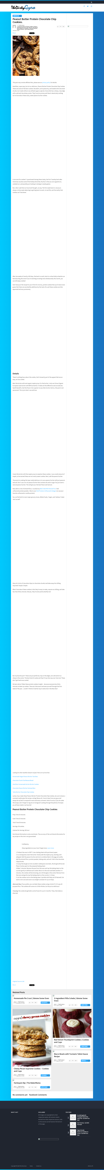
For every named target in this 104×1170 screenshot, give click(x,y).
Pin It (14, 33)
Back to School (26, 26)
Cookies (31, 26)
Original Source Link (18, 981)
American (16, 16)
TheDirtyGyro (21, 25)
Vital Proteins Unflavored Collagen (46, 491)
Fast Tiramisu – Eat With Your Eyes (83, 1123)
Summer (22, 29)
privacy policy (46, 82)
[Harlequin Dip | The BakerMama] (13, 1080)
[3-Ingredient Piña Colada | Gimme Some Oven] (53, 995)
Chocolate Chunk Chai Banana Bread (23, 780)
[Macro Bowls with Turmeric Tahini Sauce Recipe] (53, 1051)
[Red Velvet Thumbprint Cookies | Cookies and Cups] (72, 1023)
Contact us (38, 1166)
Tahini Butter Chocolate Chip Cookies (23, 792)
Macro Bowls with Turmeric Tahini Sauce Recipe (71, 1055)
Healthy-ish (21, 28)
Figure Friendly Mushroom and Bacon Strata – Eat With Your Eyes (82, 1132)
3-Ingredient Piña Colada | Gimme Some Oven (71, 999)
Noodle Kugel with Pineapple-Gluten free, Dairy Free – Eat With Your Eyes (83, 1117)
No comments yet (20, 1095)
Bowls (84, 1061)
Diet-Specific (29, 27)
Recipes (35, 28)
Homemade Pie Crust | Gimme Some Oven (31, 998)
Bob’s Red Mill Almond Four (48, 489)
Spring (18, 29)
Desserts (24, 27)
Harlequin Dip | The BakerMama (27, 1083)
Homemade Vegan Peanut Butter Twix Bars (25, 776)
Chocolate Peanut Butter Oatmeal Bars (24, 788)
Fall (33, 27)
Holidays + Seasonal (29, 28)
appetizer (44, 1087)
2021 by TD (90, 1166)
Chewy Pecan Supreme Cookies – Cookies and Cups (31, 1069)
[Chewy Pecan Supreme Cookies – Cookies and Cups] (32, 1038)
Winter (31, 29)
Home (31, 1166)
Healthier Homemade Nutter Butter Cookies (26, 784)
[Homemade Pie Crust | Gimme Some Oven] (13, 995)
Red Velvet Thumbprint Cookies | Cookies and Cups (71, 1040)
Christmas (84, 1046)
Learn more (50, 848)
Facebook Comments (38, 1095)
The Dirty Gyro (23, 1166)
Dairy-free (84, 1005)
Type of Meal (27, 29)
